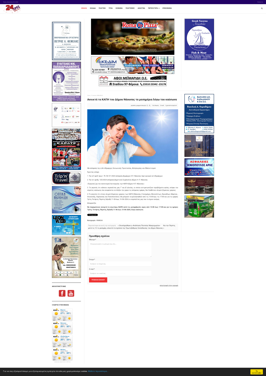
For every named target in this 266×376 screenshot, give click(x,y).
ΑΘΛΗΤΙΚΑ (141, 8)
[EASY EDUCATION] (199, 146)
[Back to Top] (261, 367)
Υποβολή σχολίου (98, 280)
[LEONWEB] (66, 225)
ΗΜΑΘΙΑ (84, 8)
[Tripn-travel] (66, 178)
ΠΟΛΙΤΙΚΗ (102, 8)
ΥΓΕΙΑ (111, 8)
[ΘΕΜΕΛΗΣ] (66, 41)
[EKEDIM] (132, 65)
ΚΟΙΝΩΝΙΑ (119, 8)
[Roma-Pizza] (132, 37)
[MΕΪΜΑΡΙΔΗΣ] (132, 80)
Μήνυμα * (92, 240)
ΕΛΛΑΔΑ (93, 8)
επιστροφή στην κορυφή (169, 285)
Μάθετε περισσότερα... (98, 371)
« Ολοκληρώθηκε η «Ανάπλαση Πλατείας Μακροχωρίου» (139, 225)
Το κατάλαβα (256, 372)
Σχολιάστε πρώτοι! (171, 105)
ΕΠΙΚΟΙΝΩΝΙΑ (167, 8)
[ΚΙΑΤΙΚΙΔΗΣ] (199, 207)
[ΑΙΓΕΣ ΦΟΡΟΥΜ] (66, 115)
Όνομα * (92, 259)
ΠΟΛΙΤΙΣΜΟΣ (130, 8)
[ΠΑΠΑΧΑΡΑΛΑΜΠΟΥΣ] (66, 82)
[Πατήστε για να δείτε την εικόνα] (132, 136)
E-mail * (92, 269)
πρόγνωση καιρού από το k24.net (62, 361)
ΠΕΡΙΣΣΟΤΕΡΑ (153, 8)
